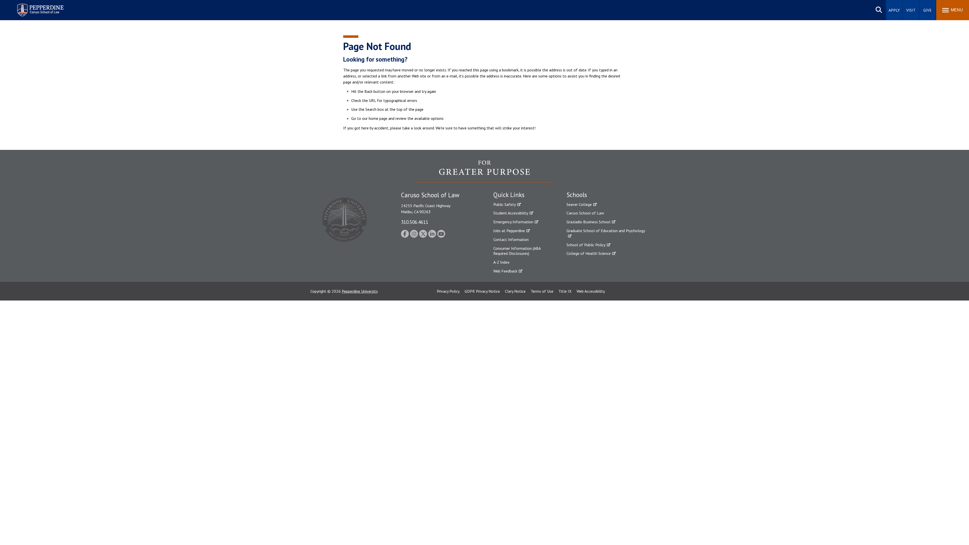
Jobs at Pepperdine (509, 230)
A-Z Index (501, 262)
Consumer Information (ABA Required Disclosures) (517, 251)
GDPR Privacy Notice (482, 291)
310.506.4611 (414, 222)
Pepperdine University (360, 291)
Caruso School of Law (585, 212)
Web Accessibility (591, 291)
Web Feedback (505, 271)
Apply (894, 10)
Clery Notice (515, 291)
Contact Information (511, 239)
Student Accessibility (510, 212)
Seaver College (579, 204)
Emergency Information (513, 221)
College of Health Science (589, 253)
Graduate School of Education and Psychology (606, 230)
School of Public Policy (586, 244)
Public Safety (504, 204)
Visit (911, 10)
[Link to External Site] (484, 171)
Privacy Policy (448, 291)
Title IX (565, 291)
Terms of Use (542, 291)
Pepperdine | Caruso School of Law (39, 7)
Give (927, 10)
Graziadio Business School (588, 221)
